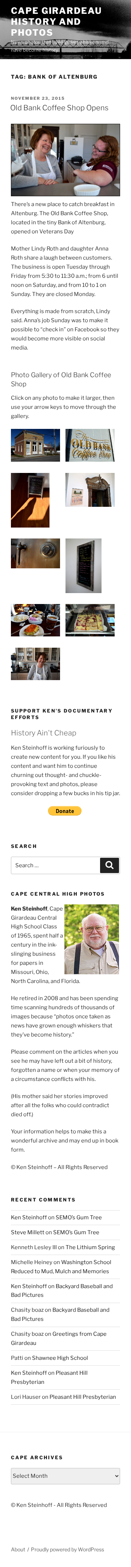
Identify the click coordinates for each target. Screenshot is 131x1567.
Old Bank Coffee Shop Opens (59, 107)
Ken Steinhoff (29, 1217)
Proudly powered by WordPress (67, 1549)
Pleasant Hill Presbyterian (82, 1397)
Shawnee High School (60, 1358)
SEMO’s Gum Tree (79, 1217)
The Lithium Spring (90, 1247)
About (18, 1549)
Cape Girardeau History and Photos (56, 21)
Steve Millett (27, 1232)
